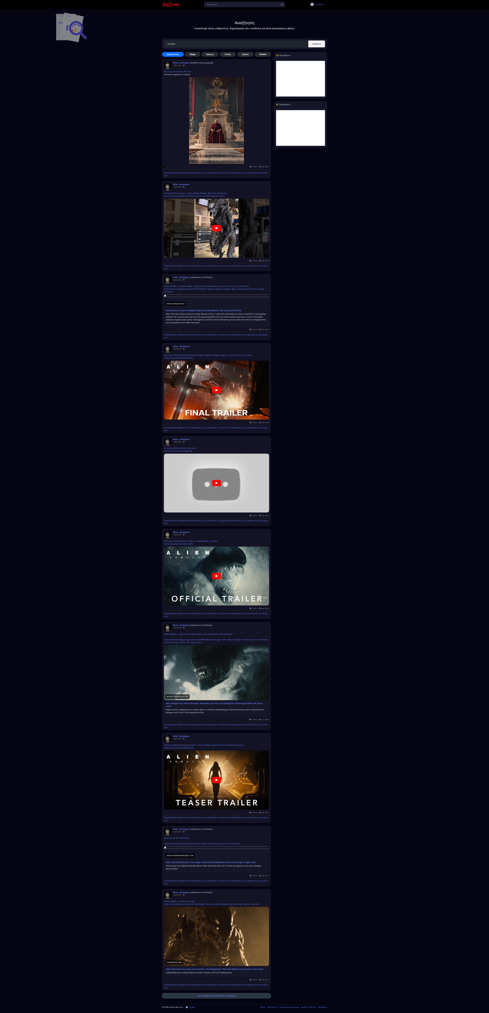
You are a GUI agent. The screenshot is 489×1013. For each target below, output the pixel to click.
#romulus (191, 448)
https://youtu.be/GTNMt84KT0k (179, 748)
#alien (167, 286)
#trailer (176, 355)
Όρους (263, 1007)
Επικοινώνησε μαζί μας (290, 1007)
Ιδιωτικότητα (272, 1007)
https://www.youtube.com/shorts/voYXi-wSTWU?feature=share (194, 196)
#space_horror (217, 286)
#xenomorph (217, 634)
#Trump (168, 71)
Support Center (308, 1007)
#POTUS (187, 71)
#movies (168, 193)
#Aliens (203, 193)
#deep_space (211, 745)
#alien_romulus (178, 286)
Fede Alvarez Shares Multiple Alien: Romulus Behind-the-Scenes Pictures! (204, 310)
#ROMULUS (192, 355)
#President (177, 71)
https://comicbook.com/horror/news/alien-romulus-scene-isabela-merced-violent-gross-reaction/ (212, 904)
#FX (175, 193)
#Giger (216, 355)
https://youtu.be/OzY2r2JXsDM (178, 544)
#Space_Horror (227, 355)
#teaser (230, 745)
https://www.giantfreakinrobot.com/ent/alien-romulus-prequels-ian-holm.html (201, 843)
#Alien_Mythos (205, 355)
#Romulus (212, 193)
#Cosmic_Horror (244, 355)
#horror (245, 286)
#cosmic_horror (185, 193)
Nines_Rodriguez (181, 62)
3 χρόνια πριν (177, 895)
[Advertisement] (300, 79)
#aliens (167, 745)
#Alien (196, 193)
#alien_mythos (193, 286)
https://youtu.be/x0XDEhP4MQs (179, 358)
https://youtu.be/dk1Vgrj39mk (178, 451)
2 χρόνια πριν (177, 65)
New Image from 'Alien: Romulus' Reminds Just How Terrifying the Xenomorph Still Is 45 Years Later (214, 705)
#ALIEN (184, 355)
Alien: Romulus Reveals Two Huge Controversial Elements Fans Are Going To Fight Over (211, 862)
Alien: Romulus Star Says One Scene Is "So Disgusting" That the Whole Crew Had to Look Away (214, 969)
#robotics (222, 193)
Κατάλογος (322, 1007)
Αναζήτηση (316, 44)
